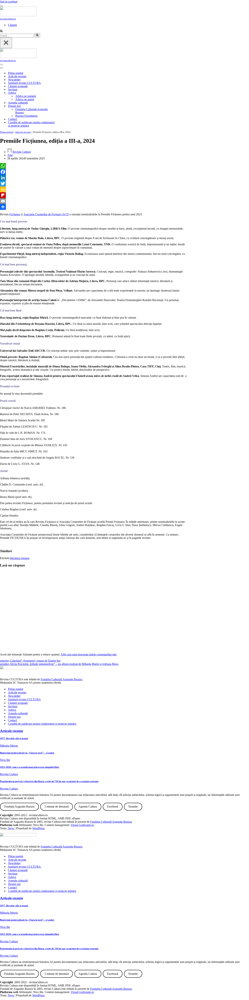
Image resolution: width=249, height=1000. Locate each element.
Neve (11, 828)
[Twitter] (93, 183)
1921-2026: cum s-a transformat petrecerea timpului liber (29, 767)
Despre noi (14, 716)
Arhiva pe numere (25, 96)
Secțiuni (12, 89)
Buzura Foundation (26, 115)
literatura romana (19, 558)
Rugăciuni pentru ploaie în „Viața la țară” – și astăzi (27, 752)
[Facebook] (93, 172)
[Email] (93, 201)
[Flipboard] (93, 195)
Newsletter (14, 79)
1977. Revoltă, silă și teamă (14, 738)
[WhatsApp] (93, 166)
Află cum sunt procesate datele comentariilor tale (88, 654)
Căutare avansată (18, 86)
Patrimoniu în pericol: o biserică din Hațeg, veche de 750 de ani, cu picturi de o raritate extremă (49, 781)
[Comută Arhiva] (64, 92)
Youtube (133, 806)
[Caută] (1, 31)
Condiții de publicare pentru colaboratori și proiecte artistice (31, 124)
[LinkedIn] (93, 178)
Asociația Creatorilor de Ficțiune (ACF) (46, 214)
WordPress (38, 828)
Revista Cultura (21, 151)
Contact (12, 119)
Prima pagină (15, 73)
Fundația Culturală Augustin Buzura (31, 111)
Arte (9, 155)
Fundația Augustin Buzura (19, 806)
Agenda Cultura (88, 806)
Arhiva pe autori (24, 99)
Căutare (12, 25)
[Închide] (6, 42)
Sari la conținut (8, 1)
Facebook (112, 806)
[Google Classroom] (93, 189)
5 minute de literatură (56, 806)
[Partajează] (93, 207)
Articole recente (17, 76)
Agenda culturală (18, 102)
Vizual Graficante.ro (82, 825)
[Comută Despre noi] (64, 106)
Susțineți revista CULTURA (24, 82)
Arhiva (12, 709)
